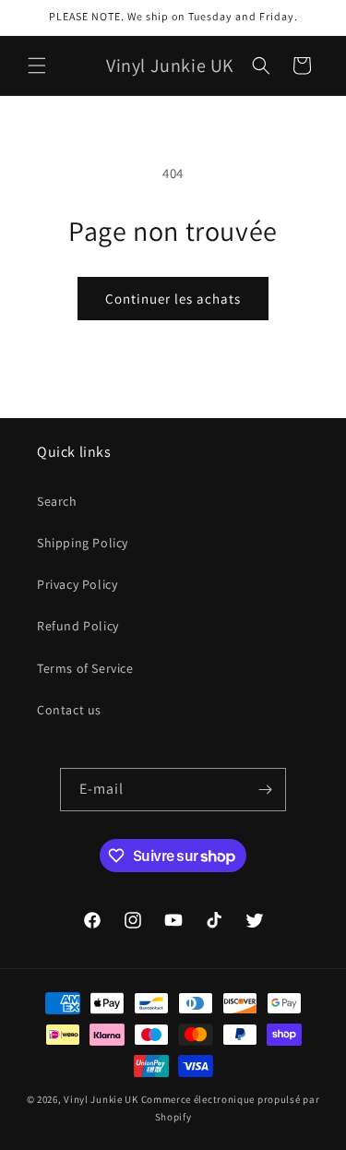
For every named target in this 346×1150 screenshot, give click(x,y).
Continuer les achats (173, 298)
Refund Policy (78, 625)
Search (57, 501)
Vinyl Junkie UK (101, 1099)
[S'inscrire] (265, 789)
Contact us (69, 709)
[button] (37, 65)
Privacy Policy (77, 584)
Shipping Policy (82, 542)
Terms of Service (85, 668)
